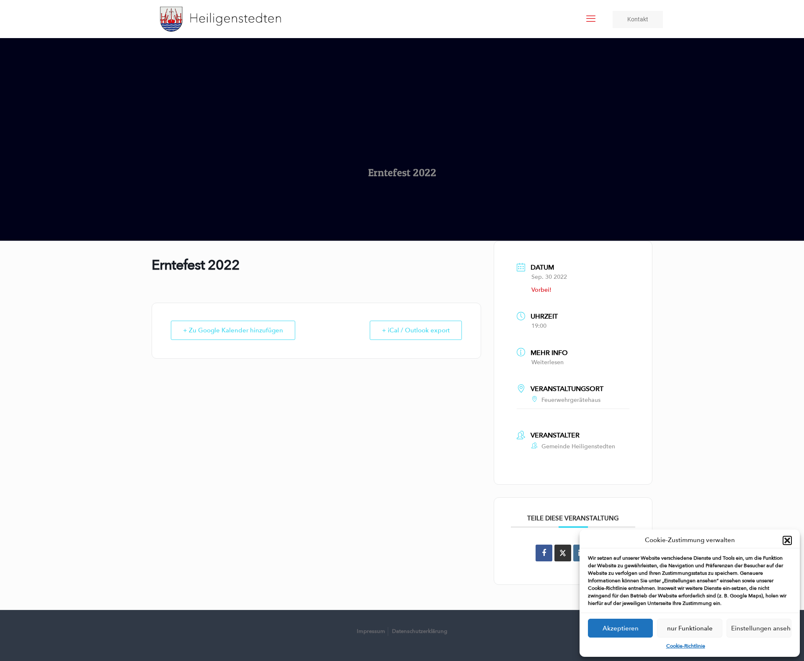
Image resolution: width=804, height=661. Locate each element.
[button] (787, 540)
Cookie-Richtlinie (685, 646)
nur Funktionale (690, 628)
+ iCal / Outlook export (416, 330)
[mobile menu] (591, 19)
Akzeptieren (621, 628)
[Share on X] (562, 553)
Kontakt (637, 19)
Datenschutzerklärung (419, 631)
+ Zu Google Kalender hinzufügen (233, 330)
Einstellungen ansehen (761, 628)
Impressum (371, 631)
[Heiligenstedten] (220, 19)
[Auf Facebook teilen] (544, 553)
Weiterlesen (547, 362)
